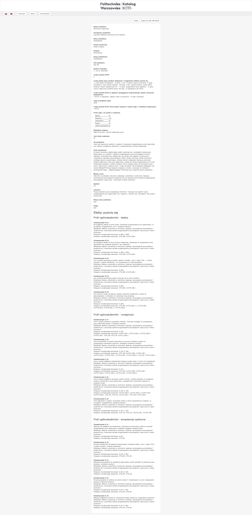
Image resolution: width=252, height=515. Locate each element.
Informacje (21, 14)
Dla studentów (44, 14)
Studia (33, 14)
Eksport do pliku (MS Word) (150, 21)
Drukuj (136, 21)
